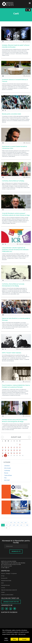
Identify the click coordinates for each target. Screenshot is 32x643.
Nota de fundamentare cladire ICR (9, 590)
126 (6, 525)
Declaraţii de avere (5, 585)
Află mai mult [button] (21, 634)
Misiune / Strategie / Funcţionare (9, 573)
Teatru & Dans (8, 475)
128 (14, 525)
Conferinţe (7, 470)
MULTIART (7, 480)
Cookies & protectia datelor (7, 594)
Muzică (6, 473)
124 (25, 522)
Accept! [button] (24, 639)
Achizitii (3, 587)
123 (22, 522)
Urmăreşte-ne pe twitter (11, 601)
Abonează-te (16, 551)
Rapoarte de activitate (6, 580)
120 (11, 522)
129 (17, 525)
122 (18, 522)
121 (15, 522)
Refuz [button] (14, 639)
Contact (3, 592)
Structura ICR (4, 578)
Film (5, 477)
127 (10, 525)
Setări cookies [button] (6, 639)
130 (21, 525)
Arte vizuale (7, 468)
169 (27, 525)
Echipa (2, 575)
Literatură (7, 465)
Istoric (2, 582)
